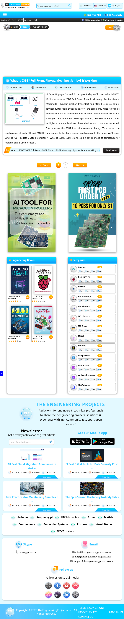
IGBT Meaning (63, 150)
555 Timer (82, 326)
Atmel (91, 517)
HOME (15, 27)
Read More (111, 150)
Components (84, 355)
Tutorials (36, 472)
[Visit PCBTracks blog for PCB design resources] (92, 251)
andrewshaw (40, 87)
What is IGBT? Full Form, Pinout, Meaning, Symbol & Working (53, 80)
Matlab (81, 336)
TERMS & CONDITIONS (91, 607)
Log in (114, 6)
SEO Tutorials (84, 385)
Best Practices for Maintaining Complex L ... (32, 498)
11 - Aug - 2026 (19, 505)
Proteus (81, 286)
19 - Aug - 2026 (79, 472)
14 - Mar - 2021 (16, 87)
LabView (82, 345)
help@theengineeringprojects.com (93, 556)
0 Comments (90, 87)
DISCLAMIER (116, 612)
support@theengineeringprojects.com (93, 561)
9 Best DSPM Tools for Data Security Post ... (92, 465)
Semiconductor (65, 87)
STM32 (20, 20)
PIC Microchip (84, 296)
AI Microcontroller (92, 20)
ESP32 (14, 20)
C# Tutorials (83, 365)
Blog (25, 27)
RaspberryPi (5, 20)
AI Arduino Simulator (114, 20)
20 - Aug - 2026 (19, 472)
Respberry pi (44, 517)
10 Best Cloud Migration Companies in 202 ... (32, 465)
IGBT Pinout (48, 150)
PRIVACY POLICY (87, 612)
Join (119, 6)
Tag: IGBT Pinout (40, 27)
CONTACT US (85, 616)
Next (79, 165)
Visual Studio (84, 306)
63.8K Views (113, 87)
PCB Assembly (114, 14)
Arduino (27, 20)
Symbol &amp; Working (84, 150)
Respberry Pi (84, 277)
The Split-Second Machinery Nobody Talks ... (92, 498)
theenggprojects (27, 551)
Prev (45, 165)
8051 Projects (84, 316)
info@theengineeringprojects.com (93, 551)
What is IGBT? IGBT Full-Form (25, 150)
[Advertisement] (62, 53)
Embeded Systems (86, 375)
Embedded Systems (56, 524)
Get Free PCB (94, 14)
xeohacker (51, 472)
